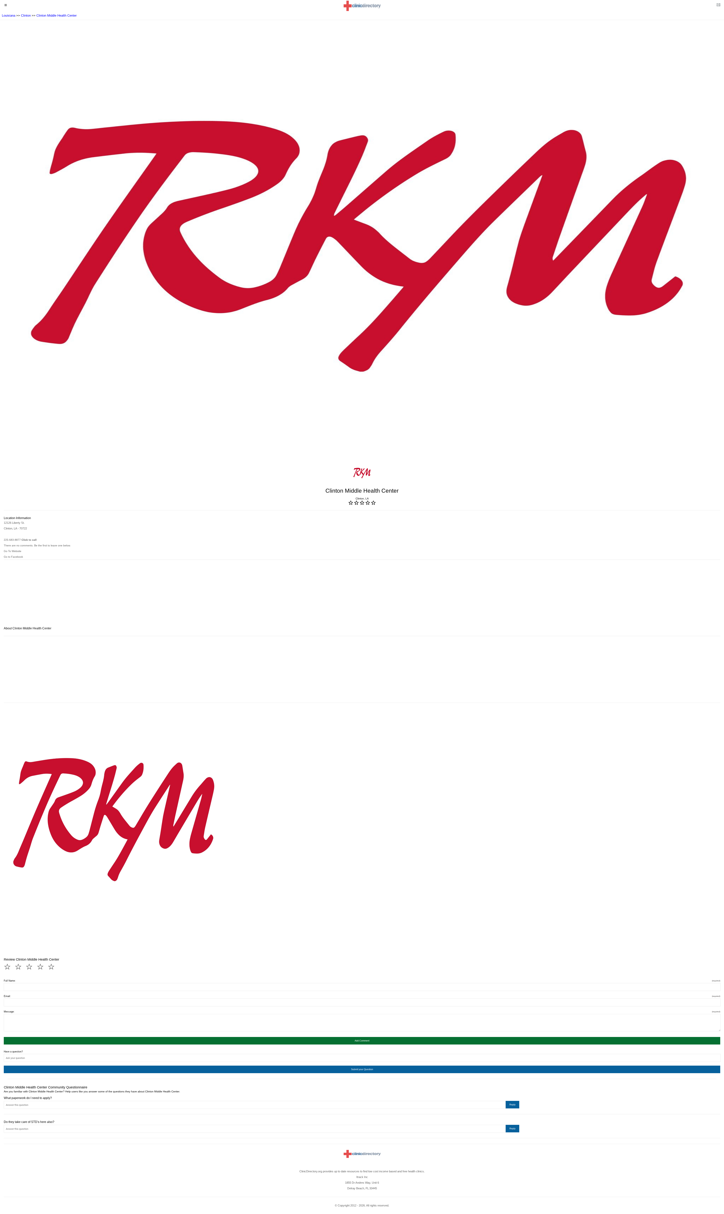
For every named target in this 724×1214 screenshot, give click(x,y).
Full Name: (362, 980)
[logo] (362, 5)
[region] (362, 595)
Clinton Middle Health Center (56, 15)
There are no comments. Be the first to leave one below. (37, 545)
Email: (362, 996)
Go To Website (12, 551)
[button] (362, 1041)
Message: (362, 1011)
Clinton (26, 15)
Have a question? (13, 1051)
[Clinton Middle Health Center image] (115, 820)
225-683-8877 (20, 539)
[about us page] (718, 5)
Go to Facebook (13, 556)
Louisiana (8, 15)
